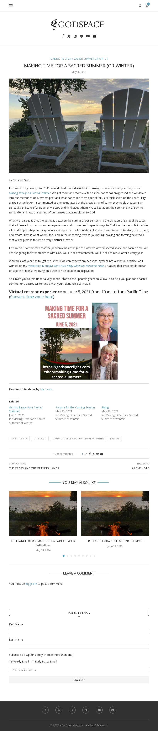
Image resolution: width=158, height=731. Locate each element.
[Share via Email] (101, 454)
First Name (16, 624)
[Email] (94, 36)
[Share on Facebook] (90, 454)
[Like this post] (85, 454)
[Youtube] (88, 36)
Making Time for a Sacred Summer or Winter (78, 438)
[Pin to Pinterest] (97, 454)
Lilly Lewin (46, 389)
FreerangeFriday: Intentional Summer (115, 541)
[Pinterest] (81, 36)
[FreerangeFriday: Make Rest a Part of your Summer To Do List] (43, 513)
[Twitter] (69, 36)
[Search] (140, 5)
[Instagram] (75, 36)
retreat (114, 438)
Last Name (16, 639)
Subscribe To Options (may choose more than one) (41, 655)
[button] (14, 523)
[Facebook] (63, 36)
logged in (31, 583)
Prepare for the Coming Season (75, 407)
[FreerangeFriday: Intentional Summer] (115, 513)
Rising (105, 407)
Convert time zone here (31, 296)
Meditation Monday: (41, 266)
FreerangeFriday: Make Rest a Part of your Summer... (43, 543)
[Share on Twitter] (93, 454)
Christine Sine (19, 438)
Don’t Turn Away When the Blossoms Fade (79, 266)
